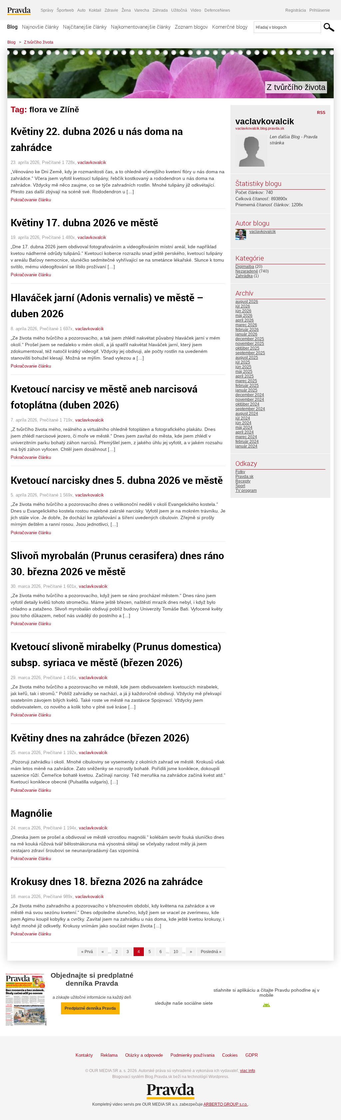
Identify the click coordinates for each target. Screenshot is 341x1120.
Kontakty (84, 1055)
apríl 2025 (244, 376)
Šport (240, 486)
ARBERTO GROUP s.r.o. (225, 1104)
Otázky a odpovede (144, 1055)
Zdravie (111, 10)
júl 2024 (242, 418)
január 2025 (246, 390)
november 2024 (249, 399)
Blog (12, 26)
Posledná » (211, 951)
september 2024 (250, 409)
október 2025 (247, 348)
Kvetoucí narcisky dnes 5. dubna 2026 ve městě (117, 480)
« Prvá (87, 951)
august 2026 (246, 301)
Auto (81, 10)
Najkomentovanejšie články (140, 26)
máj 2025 (243, 371)
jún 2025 (243, 367)
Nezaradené (246, 271)
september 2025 (250, 353)
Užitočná (179, 10)
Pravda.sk (244, 476)
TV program (246, 490)
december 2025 (249, 339)
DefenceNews (217, 10)
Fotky (240, 472)
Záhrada (160, 10)
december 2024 (249, 395)
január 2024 (246, 446)
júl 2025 (242, 362)
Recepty (242, 481)
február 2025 (247, 385)
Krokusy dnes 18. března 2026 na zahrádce (107, 881)
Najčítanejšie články (85, 26)
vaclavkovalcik (92, 162)
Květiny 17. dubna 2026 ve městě (84, 222)
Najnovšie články (40, 26)
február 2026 (247, 329)
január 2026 (246, 334)
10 (175, 951)
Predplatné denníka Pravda (90, 1008)
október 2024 (247, 404)
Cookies (230, 1055)
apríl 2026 (244, 320)
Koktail (95, 10)
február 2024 (247, 441)
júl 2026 (242, 306)
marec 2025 (246, 381)
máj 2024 (243, 427)
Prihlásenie (319, 10)
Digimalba (244, 266)
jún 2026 (243, 311)
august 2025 (246, 357)
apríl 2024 (244, 432)
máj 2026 (243, 315)
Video (195, 10)
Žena (126, 10)
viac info (247, 1070)
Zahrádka (244, 276)
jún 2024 (243, 423)
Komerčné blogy (229, 26)
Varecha (141, 10)
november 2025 (249, 343)
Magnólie (31, 813)
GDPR (251, 1055)
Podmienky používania (192, 1055)
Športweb (65, 10)
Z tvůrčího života (38, 42)
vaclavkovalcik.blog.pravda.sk (259, 128)
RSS (321, 112)
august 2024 (246, 413)
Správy (47, 10)
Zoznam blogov (191, 26)
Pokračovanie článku (31, 199)
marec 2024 (246, 437)
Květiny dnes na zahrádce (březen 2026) (100, 737)
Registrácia (295, 10)
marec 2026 (246, 325)
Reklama (109, 1055)
